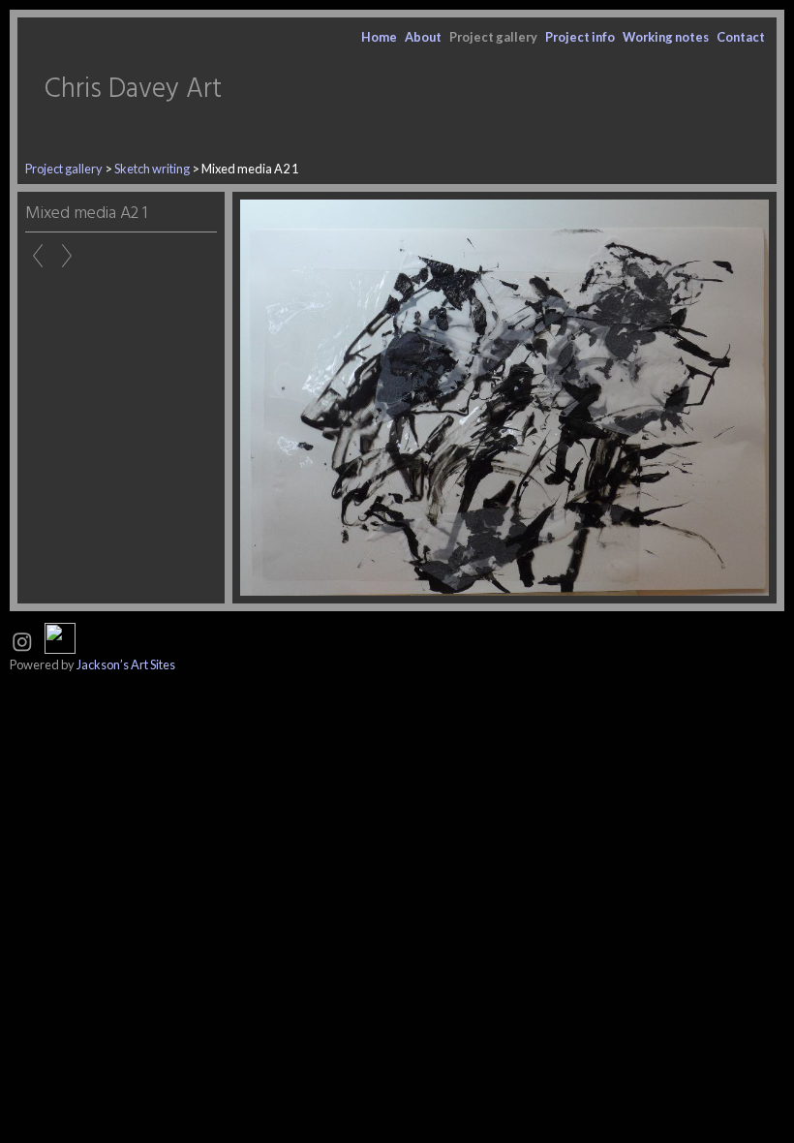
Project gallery (493, 37)
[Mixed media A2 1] (504, 398)
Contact (741, 37)
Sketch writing (152, 168)
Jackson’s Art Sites (125, 664)
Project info (580, 37)
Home (379, 37)
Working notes (666, 37)
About (423, 37)
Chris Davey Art (133, 89)
